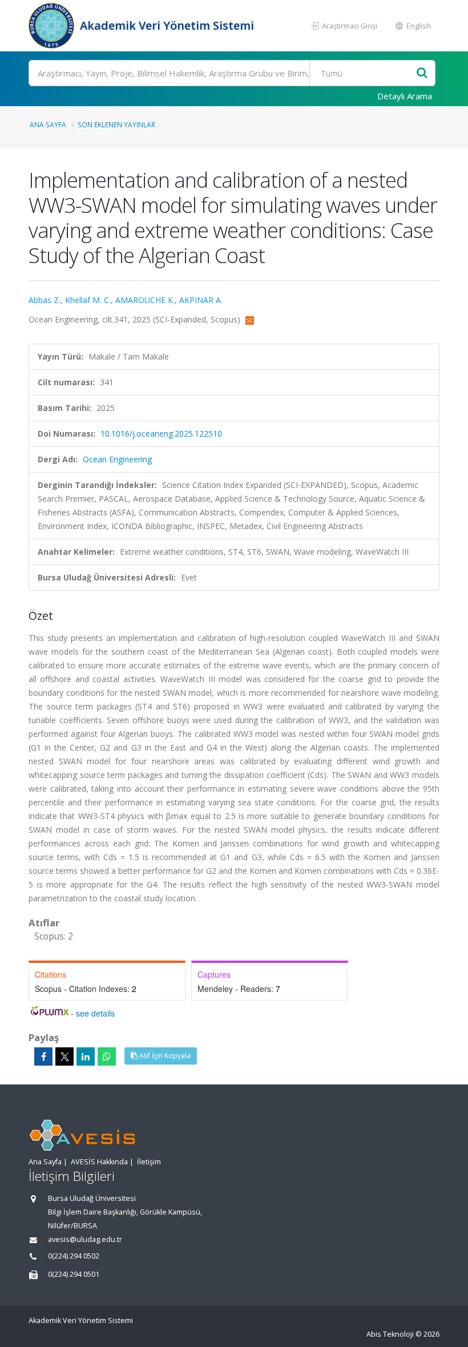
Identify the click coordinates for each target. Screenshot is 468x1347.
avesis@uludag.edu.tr (85, 1239)
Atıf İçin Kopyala (164, 1055)
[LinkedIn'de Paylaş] (85, 1056)
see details (95, 1013)
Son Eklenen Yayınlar (116, 124)
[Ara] (422, 73)
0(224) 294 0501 (73, 1274)
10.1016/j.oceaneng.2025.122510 (161, 433)
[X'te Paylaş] (64, 1056)
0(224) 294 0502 (73, 1256)
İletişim (149, 1162)
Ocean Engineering (117, 459)
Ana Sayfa (48, 124)
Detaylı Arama (404, 96)
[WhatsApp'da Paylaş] (107, 1056)
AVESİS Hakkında (99, 1162)
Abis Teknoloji (390, 1334)
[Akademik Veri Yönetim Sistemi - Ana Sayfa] (53, 25)
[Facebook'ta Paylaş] (43, 1056)
